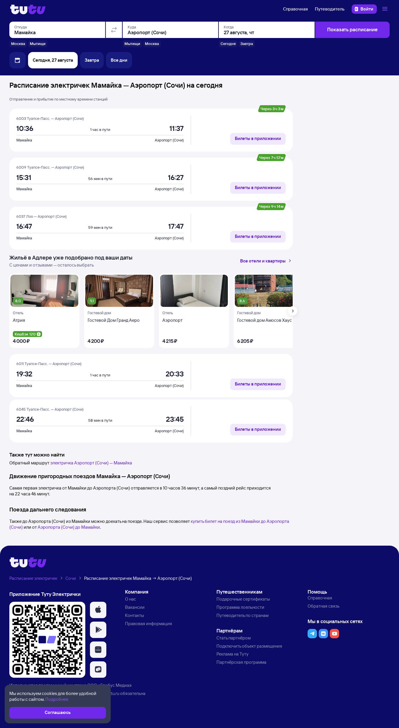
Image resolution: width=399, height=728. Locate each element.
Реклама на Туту (232, 654)
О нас (130, 599)
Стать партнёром (233, 638)
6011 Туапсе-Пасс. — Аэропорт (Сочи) (48, 363)
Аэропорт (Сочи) (169, 140)
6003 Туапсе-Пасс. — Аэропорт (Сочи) (50, 118)
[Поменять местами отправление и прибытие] (114, 30)
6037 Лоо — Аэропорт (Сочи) (41, 216)
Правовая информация (148, 623)
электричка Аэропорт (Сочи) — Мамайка (91, 463)
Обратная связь (323, 606)
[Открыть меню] (385, 9)
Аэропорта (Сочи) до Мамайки (69, 527)
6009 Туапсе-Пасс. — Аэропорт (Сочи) (50, 167)
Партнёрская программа (241, 662)
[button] (98, 610)
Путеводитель (330, 9)
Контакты (134, 615)
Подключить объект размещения (249, 646)
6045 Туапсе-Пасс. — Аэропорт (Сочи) (50, 409)
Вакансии (135, 607)
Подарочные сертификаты (243, 599)
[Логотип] (27, 9)
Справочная (295, 9)
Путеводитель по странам (242, 615)
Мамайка (24, 140)
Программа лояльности (240, 607)
